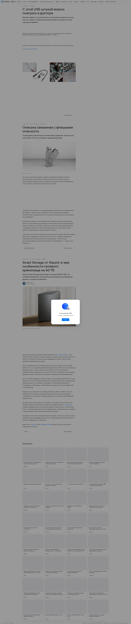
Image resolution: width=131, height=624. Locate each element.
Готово (65, 319)
